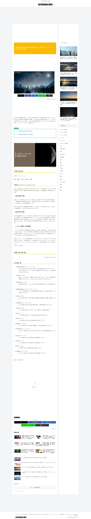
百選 (39, 514)
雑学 (42, 514)
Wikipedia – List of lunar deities (51, 257)
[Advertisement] (45, 15)
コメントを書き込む (35, 487)
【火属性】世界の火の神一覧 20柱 (25, 131)
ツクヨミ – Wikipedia (19, 245)
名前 (22, 514)
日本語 (30, 514)
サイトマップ (71, 515)
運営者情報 (62, 514)
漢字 (36, 514)
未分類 (34, 514)
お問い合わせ (75, 514)
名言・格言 (26, 514)
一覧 (20, 514)
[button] (49, 95)
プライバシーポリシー (68, 514)
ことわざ (16, 514)
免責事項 (76, 515)
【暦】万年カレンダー (47, 514)
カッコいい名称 (17, 417)
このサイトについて (55, 514)
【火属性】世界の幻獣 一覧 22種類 (25, 134)
